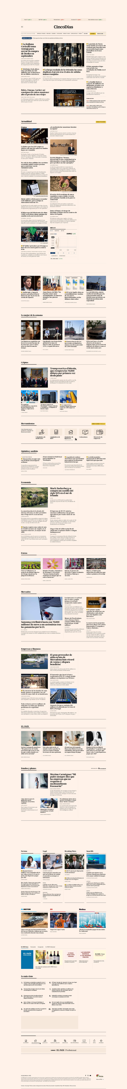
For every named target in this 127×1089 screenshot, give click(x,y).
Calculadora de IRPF (55, 438)
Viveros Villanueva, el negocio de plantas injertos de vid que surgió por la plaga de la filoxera (30, 573)
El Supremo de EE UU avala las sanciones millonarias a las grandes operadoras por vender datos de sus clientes (62, 513)
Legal (45, 851)
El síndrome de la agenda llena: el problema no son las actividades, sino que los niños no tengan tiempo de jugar (74, 750)
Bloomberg (23, 218)
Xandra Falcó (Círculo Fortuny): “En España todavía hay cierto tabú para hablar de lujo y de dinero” (30, 893)
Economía (54, 33)
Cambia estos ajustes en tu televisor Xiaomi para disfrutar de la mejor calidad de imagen (96, 874)
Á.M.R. (87, 54)
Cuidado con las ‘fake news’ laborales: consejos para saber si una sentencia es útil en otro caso (52, 886)
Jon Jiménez (52, 165)
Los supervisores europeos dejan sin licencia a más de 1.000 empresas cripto (68, 407)
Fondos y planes (66, 33)
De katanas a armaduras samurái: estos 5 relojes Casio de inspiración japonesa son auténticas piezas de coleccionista (34, 984)
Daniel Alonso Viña (47, 580)
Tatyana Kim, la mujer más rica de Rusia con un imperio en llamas (30, 460)
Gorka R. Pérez (46, 76)
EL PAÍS (85, 33)
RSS (64, 1085)
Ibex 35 (25, 19)
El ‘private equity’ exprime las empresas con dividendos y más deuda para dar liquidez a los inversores (95, 613)
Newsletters (67, 1085)
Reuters (22, 709)
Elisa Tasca (23, 152)
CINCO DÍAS (29, 218)
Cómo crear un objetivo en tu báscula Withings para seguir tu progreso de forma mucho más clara (96, 894)
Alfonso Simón (89, 91)
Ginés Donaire (53, 201)
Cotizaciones (59, 33)
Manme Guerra (46, 302)
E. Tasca (51, 378)
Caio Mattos (23, 300)
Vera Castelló (24, 805)
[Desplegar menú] (22, 26)
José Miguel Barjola (47, 889)
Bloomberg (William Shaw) (91, 351)
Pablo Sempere (53, 534)
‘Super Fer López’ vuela (57, 929)
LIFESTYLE (88, 881)
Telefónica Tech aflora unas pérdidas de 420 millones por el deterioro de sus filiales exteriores (30, 72)
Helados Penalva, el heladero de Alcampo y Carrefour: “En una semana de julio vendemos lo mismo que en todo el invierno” (52, 574)
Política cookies (33, 1085)
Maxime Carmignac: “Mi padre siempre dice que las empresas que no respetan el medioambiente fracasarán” (63, 780)
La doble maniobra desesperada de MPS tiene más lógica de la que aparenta (96, 459)
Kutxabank (102, 768)
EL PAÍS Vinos (24, 947)
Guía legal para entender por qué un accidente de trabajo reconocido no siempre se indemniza (52, 875)
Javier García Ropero (25, 58)
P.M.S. (44, 349)
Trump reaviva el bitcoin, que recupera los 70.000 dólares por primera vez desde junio (63, 372)
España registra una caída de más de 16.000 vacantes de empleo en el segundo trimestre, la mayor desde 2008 (34, 529)
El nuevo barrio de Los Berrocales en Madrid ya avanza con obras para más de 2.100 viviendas (74, 344)
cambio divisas (65, 1042)
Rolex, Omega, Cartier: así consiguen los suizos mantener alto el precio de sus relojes (35, 92)
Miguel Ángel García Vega (26, 97)
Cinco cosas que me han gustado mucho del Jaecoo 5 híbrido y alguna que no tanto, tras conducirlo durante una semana (34, 931)
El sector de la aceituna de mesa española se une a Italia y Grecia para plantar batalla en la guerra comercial (62, 197)
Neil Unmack (89, 469)
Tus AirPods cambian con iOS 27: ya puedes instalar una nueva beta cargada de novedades (35, 1010)
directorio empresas (75, 1042)
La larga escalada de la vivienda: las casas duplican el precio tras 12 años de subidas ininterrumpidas (62, 72)
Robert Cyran (67, 889)
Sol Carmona (67, 755)
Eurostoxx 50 (74, 19)
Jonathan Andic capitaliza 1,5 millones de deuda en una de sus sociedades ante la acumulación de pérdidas (62, 990)
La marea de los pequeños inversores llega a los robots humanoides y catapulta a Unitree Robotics (96, 625)
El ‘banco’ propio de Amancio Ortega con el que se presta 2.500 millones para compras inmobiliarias (64, 984)
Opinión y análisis (29, 451)
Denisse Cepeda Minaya (25, 579)
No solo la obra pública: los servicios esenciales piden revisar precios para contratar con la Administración (34, 165)
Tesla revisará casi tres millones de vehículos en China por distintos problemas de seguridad (33, 705)
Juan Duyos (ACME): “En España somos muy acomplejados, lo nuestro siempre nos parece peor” (52, 296)
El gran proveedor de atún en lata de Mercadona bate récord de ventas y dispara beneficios (62, 660)
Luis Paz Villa (89, 577)
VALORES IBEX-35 (54, 255)
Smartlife (89, 851)
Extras (24, 553)
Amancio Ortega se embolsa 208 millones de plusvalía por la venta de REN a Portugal (62, 707)
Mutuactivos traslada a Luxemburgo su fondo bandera (47, 811)
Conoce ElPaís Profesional (98, 424)
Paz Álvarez (88, 757)
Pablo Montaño (53, 931)
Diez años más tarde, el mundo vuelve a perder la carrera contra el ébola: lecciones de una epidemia (52, 750)
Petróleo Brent (57, 19)
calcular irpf (25, 1042)
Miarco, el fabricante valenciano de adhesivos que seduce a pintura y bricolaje (95, 572)
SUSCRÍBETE (92, 33)
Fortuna (24, 851)
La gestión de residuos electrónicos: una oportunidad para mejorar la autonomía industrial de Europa (74, 460)
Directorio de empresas (98, 438)
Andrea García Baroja (25, 888)
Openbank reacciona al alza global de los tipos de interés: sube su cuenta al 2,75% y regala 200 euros (52, 344)
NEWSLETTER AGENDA (100, 121)
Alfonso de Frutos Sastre (91, 878)
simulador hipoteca (35, 1042)
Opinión (80, 33)
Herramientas (28, 423)
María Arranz (24, 757)
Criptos (24, 362)
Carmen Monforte (25, 516)
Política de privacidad (50, 1085)
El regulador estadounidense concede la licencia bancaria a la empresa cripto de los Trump (29, 407)
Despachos (45, 892)
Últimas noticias (74, 33)
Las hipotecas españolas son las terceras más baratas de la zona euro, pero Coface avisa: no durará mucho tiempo (30, 345)
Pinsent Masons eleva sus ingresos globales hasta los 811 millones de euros (52, 895)
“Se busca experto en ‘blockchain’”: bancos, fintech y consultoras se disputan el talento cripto (48, 406)
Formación (33, 947)
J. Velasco (45, 898)
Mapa (61, 1085)
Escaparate (40, 947)
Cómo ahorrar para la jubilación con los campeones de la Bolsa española (28, 801)
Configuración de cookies (41, 1085)
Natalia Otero (24, 471)
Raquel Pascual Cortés (26, 534)
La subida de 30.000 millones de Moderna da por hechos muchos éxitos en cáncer (74, 886)
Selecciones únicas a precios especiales (83, 961)
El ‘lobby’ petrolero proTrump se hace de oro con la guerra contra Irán (34, 247)
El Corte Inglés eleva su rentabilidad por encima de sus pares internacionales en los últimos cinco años (74, 296)
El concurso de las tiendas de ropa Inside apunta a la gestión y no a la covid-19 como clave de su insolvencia (34, 692)
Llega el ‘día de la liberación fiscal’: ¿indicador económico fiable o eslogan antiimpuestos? (63, 530)
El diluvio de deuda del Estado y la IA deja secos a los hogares (74, 878)
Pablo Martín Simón (90, 618)
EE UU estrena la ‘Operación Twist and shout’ (74, 871)
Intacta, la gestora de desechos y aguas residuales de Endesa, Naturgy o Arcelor (74, 573)
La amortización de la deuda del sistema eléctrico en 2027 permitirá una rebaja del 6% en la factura (33, 512)
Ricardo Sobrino (24, 351)
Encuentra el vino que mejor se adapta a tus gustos (71, 961)
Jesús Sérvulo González (26, 251)
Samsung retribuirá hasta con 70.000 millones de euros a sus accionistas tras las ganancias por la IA (41, 624)
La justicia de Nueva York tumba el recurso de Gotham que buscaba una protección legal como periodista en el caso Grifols (96, 48)
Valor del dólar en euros (93, 19)
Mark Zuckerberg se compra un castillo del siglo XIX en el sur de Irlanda (61, 492)
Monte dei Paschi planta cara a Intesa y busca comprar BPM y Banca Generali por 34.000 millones (73, 621)
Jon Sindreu (67, 874)
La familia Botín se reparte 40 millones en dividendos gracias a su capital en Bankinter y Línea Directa (95, 85)
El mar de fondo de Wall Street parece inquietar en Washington (52, 458)
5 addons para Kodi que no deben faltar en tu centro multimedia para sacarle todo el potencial (95, 884)
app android (101, 1042)
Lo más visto (27, 976)
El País (51, 498)
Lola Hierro (45, 755)
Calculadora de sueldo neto (40, 438)
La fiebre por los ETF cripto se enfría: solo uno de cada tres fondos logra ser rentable (34, 148)
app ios (94, 1042)
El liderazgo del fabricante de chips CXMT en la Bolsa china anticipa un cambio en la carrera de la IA (34, 214)
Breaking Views (70, 851)
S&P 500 (40, 19)
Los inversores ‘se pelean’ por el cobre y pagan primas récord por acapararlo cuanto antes (73, 600)
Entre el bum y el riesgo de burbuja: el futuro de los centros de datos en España (63, 212)
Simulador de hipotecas (69, 438)
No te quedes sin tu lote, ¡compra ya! (99, 961)
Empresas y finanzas (41, 33)
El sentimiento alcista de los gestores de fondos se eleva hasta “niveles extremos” (68, 800)
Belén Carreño (24, 170)
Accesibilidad (57, 1085)
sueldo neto (45, 1042)
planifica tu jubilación (55, 1042)
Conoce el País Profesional (63, 1050)
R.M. (22, 629)
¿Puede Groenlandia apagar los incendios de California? (92, 930)
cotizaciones (84, 1042)
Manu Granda (89, 304)
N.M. (90, 54)
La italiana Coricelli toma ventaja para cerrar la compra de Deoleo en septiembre (30, 50)
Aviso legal (27, 1085)
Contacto (23, 1085)
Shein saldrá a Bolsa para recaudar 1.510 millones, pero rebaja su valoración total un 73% (95, 107)
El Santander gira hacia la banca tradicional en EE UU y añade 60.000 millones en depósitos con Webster (62, 676)
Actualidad (26, 121)
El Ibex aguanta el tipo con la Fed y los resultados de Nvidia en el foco (48, 38)
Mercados (48, 33)
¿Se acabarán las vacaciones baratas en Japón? (63, 128)
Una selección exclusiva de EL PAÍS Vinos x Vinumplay (46, 967)
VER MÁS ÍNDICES (62, 255)
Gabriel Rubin (67, 881)
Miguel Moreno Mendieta (55, 788)
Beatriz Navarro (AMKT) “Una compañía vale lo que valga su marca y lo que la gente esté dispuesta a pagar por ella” (30, 874)
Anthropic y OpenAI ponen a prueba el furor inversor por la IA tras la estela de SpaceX (30, 295)
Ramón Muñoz (24, 76)
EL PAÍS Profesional (50, 947)
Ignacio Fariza (35, 251)
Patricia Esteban (46, 879)
